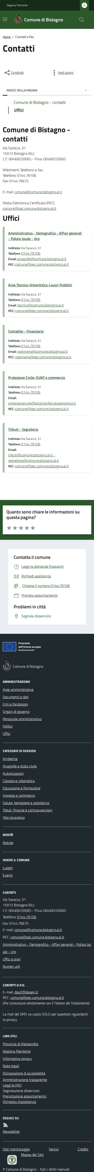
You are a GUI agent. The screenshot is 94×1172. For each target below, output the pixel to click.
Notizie (8, 842)
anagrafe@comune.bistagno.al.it (41, 259)
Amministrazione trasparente (25, 1079)
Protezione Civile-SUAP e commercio (36, 377)
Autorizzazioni (13, 773)
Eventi (8, 875)
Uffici (6, 733)
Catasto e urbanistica (19, 780)
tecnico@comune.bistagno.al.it (40, 305)
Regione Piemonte (17, 5)
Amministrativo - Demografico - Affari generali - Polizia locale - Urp (45, 235)
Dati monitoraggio (16, 1149)
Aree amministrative (18, 689)
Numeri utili (11, 966)
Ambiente (10, 758)
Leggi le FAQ (12, 1085)
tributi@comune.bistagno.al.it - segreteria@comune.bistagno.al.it (33, 457)
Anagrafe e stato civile (20, 766)
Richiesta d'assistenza (19, 1101)
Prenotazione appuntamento (24, 1096)
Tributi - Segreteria (23, 429)
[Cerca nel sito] (80, 19)
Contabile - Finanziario (26, 331)
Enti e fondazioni (15, 704)
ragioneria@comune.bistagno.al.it (42, 351)
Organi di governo (16, 711)
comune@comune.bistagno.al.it (38, 192)
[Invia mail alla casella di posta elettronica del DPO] (26, 992)
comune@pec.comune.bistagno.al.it (29, 208)
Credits (83, 1149)
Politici (8, 726)
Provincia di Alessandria (20, 1044)
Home (7, 36)
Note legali (11, 1066)
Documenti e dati (16, 697)
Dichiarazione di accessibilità (24, 1073)
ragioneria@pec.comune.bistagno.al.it (43, 357)
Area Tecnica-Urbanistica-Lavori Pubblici (40, 285)
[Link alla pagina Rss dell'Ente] (5, 1125)
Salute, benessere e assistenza (26, 802)
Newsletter (11, 1131)
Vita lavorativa (14, 817)
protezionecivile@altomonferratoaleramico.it (42, 403)
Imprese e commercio (19, 795)
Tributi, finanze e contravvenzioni (27, 810)
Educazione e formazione (21, 788)
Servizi (54, 1149)
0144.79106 (30, 253)
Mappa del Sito (32, 1154)
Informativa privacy (17, 1058)
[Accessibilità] (12, 1160)
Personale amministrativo (22, 719)
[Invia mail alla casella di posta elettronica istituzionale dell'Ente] (38, 929)
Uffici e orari (12, 959)
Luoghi (8, 868)
